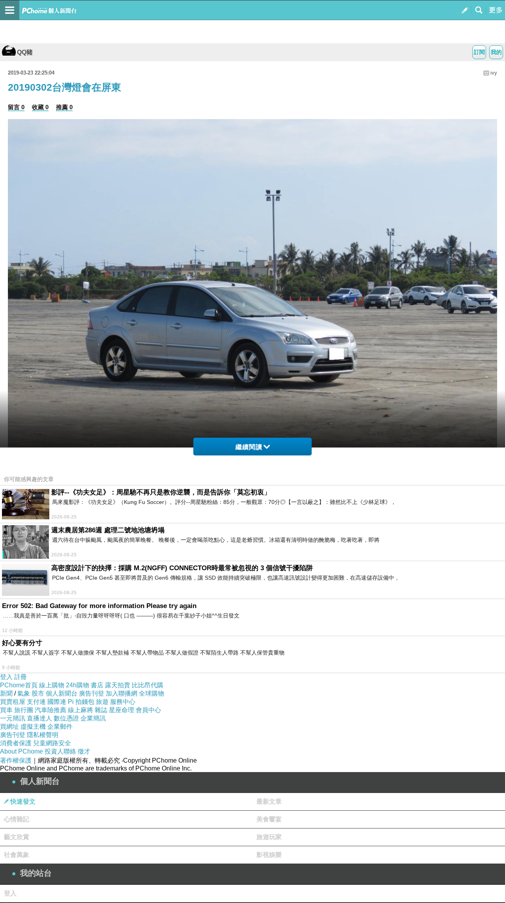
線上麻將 (80, 710)
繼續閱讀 (249, 447)
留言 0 (16, 107)
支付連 (36, 701)
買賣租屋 (12, 701)
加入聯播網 (121, 693)
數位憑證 (66, 718)
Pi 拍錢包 (81, 701)
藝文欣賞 (16, 837)
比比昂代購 (147, 685)
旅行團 (23, 710)
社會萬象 (16, 854)
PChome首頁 (18, 685)
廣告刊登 (91, 693)
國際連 (56, 701)
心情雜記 (16, 819)
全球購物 (151, 693)
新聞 (6, 693)
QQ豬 (25, 52)
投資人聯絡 (60, 751)
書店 (97, 685)
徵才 (84, 751)
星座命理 (121, 710)
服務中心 (122, 701)
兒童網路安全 (52, 743)
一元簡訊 (12, 718)
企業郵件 (60, 726)
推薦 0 (64, 107)
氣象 (23, 693)
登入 (6, 677)
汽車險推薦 (50, 710)
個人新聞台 (61, 693)
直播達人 (39, 718)
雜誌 (101, 710)
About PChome (21, 751)
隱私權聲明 (42, 734)
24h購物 (77, 685)
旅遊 (102, 701)
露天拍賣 (117, 685)
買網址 (9, 726)
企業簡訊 (93, 718)
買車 (6, 710)
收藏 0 (40, 107)
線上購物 (51, 685)
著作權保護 (16, 760)
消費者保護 (16, 743)
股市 (38, 693)
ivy (493, 73)
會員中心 (148, 710)
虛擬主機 (33, 726)
